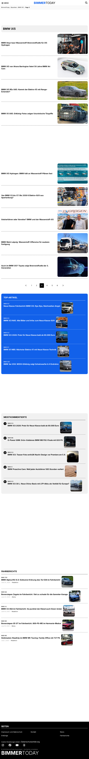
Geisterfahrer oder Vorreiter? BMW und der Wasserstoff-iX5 (27, 219)
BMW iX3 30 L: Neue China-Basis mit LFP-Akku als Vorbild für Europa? (38, 484)
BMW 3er (7, 362)
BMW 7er (4, 577)
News (62, 732)
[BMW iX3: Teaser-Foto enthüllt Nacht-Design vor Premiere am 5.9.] (73, 456)
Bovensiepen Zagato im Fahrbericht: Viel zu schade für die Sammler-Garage (34, 594)
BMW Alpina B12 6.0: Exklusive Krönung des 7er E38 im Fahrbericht (30, 580)
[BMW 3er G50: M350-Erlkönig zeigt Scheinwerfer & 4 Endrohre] (65, 366)
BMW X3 (4, 606)
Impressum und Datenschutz (11, 732)
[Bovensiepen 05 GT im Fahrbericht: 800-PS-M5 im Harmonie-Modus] (68, 625)
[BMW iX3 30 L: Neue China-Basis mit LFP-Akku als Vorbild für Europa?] (76, 485)
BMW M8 (10, 438)
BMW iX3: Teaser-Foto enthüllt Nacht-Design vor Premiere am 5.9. (37, 455)
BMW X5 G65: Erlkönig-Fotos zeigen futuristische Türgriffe (27, 113)
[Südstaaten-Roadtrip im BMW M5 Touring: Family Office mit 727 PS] (67, 640)
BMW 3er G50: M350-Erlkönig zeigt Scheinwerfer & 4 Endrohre (31, 364)
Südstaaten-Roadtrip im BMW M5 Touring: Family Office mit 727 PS (30, 638)
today (44, 3)
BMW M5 (4, 621)
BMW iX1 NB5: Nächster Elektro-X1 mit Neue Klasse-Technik (30, 349)
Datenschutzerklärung (30, 742)
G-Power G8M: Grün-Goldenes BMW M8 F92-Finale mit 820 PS (35, 440)
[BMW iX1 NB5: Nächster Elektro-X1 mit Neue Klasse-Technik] (63, 351)
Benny (14, 597)
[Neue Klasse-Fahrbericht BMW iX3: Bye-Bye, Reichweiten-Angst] (67, 308)
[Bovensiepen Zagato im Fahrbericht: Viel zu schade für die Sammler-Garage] (75, 596)
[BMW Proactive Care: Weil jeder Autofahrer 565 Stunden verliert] (70, 471)
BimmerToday (5, 7)
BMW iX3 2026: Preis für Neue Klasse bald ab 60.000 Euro (29, 335)
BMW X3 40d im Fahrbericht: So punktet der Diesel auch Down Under (31, 609)
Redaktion (15, 582)
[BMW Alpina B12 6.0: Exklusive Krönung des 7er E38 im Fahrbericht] (67, 582)
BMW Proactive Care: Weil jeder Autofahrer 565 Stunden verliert (36, 469)
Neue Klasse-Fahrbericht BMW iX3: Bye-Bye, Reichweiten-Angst (32, 306)
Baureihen (14, 7)
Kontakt (33, 732)
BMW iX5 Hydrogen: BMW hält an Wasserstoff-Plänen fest (26, 173)
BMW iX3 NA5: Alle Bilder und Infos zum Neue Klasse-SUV (29, 320)
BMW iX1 (6, 347)
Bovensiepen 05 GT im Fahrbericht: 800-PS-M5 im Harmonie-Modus (31, 623)
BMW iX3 (6, 303)
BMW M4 (4, 592)
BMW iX (10, 467)
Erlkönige (4, 736)
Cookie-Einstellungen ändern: (11, 742)
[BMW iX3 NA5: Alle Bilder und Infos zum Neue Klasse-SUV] (62, 322)
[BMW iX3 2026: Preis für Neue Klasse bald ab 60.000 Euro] (62, 337)
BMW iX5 (21, 7)
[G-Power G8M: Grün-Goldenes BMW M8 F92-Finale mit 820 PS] (70, 442)
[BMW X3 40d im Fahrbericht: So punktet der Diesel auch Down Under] (69, 611)
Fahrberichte (64, 736)
